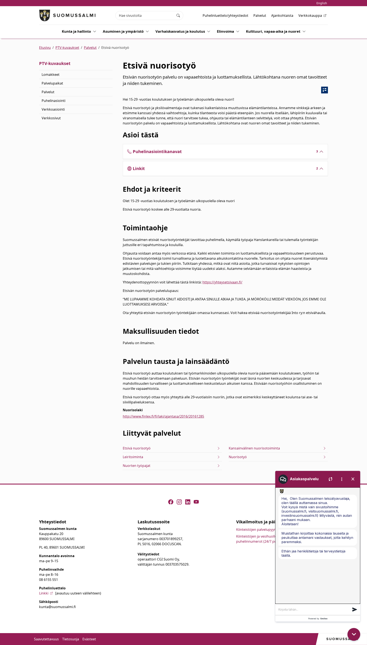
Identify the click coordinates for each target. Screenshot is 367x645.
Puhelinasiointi (53, 100)
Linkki (43, 593)
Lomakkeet (50, 74)
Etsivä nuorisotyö (137, 448)
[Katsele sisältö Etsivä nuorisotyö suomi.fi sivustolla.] (324, 90)
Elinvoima (225, 31)
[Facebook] (170, 502)
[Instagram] (179, 502)
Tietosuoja (70, 639)
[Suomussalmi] (67, 15)
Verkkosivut (51, 118)
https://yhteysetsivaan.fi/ (222, 282)
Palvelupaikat (52, 83)
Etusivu (45, 47)
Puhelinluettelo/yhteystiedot (225, 15)
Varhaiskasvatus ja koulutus (180, 31)
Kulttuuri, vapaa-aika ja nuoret (273, 31)
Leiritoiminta (133, 457)
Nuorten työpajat (136, 465)
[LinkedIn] (187, 502)
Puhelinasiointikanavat (225, 151)
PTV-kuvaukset (67, 47)
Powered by (317, 618)
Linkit (225, 168)
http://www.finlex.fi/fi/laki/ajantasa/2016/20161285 (163, 416)
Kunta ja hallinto (76, 31)
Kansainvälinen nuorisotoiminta (254, 448)
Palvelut (259, 15)
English (321, 3)
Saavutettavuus (46, 639)
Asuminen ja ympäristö (123, 31)
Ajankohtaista (282, 15)
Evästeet (89, 639)
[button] (354, 609)
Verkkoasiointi (53, 109)
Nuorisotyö (238, 457)
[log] (317, 545)
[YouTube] (196, 502)
